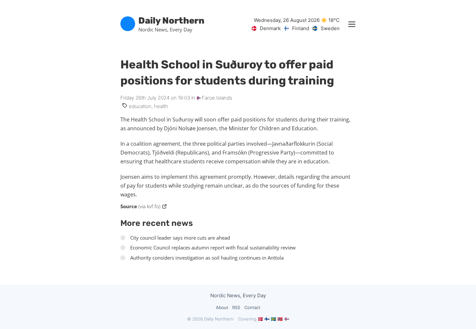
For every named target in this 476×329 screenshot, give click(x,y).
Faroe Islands (216, 98)
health (161, 106)
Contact (252, 307)
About (222, 307)
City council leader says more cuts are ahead (180, 237)
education (140, 106)
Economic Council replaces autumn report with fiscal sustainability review (213, 247)
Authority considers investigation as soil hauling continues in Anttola (207, 257)
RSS (236, 307)
